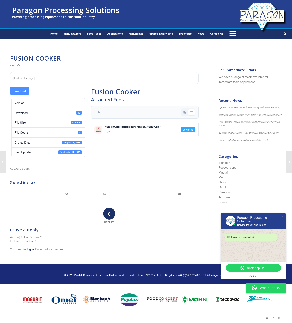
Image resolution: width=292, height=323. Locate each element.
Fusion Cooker (35, 58)
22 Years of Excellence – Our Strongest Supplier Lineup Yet (249, 132)
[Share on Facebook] (29, 194)
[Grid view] (185, 112)
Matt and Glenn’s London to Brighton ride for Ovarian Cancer (250, 114)
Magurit (223, 172)
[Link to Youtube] (279, 318)
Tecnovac (225, 197)
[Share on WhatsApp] (104, 194)
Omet (222, 187)
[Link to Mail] (267, 318)
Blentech (16, 64)
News (222, 182)
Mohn (222, 177)
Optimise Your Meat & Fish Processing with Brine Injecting (249, 107)
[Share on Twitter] (67, 194)
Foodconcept (227, 167)
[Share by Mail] (179, 194)
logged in (33, 249)
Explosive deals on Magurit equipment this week (243, 139)
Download (19, 91)
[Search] (283, 34)
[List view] (191, 112)
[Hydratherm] (3, 162)
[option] (32, 299)
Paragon (224, 192)
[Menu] (233, 34)
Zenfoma (224, 202)
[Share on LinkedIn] (142, 194)
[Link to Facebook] (273, 318)
